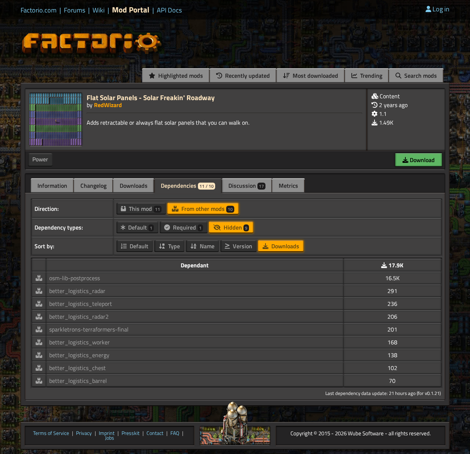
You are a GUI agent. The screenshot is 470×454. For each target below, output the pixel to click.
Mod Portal (130, 10)
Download (421, 159)
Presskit (131, 433)
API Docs (169, 10)
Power (40, 159)
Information (52, 185)
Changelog (93, 185)
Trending (370, 75)
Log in (441, 9)
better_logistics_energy (79, 355)
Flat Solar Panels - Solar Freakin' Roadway (151, 97)
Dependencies (187, 185)
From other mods (206, 208)
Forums (74, 10)
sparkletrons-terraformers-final (89, 329)
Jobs (109, 438)
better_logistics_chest (77, 367)
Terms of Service (51, 433)
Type (173, 246)
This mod (143, 208)
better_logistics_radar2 (79, 316)
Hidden (234, 227)
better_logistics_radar (77, 290)
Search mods (420, 75)
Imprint (107, 433)
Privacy (84, 433)
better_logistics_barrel (78, 380)
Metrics (288, 185)
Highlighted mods (180, 75)
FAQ (174, 433)
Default (139, 227)
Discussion (246, 185)
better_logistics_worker (79, 342)
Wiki (99, 10)
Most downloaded (314, 75)
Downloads (134, 185)
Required (186, 227)
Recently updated (247, 75)
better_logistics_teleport (80, 303)
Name (206, 246)
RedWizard (108, 104)
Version (241, 246)
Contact (155, 433)
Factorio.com (39, 10)
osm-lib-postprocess (74, 278)
